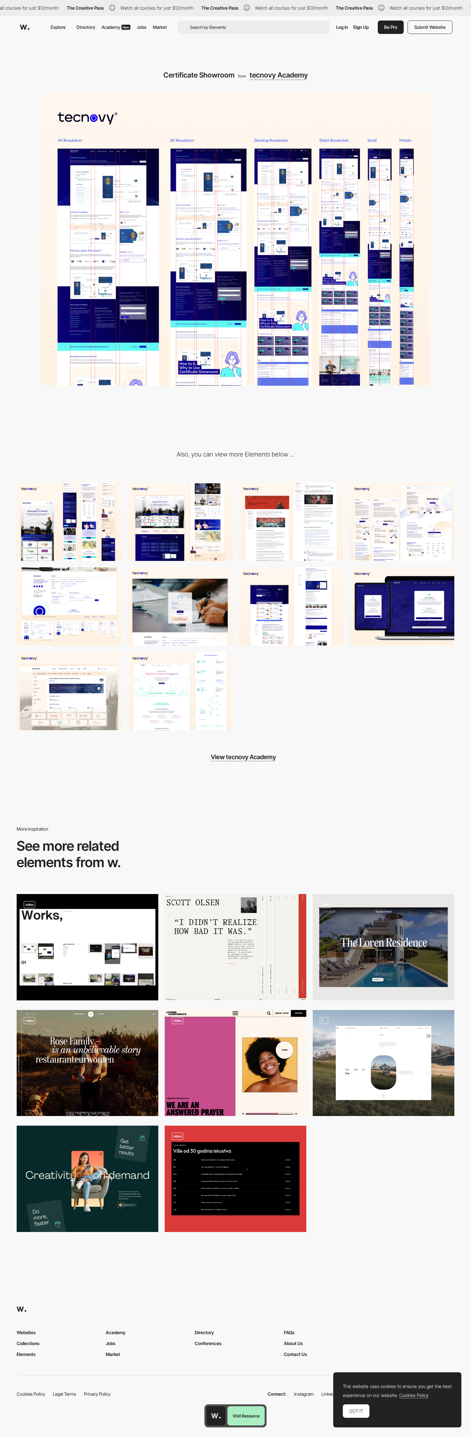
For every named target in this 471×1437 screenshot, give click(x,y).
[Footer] (69, 606)
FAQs (289, 1332)
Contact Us (295, 1354)
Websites (26, 1332)
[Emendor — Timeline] (235, 1179)
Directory (86, 27)
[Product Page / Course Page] (291, 606)
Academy (115, 27)
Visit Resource (246, 1415)
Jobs (141, 27)
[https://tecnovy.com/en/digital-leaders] (180, 691)
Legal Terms (64, 1394)
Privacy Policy (97, 1394)
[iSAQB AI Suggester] (402, 606)
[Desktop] (180, 521)
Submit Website (430, 27)
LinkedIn (329, 1394)
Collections (28, 1343)
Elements (26, 1354)
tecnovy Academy (279, 74)
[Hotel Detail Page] (383, 947)
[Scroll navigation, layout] (87, 1063)
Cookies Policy (31, 1394)
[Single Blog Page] (291, 521)
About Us (293, 1343)
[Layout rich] (235, 947)
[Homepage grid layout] (87, 947)
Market (160, 27)
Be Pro (390, 27)
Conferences (208, 1343)
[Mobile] (69, 521)
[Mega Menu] (69, 691)
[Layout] (235, 1063)
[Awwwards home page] (216, 1415)
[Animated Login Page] (180, 606)
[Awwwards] (24, 27)
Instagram (304, 1394)
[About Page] (402, 521)
